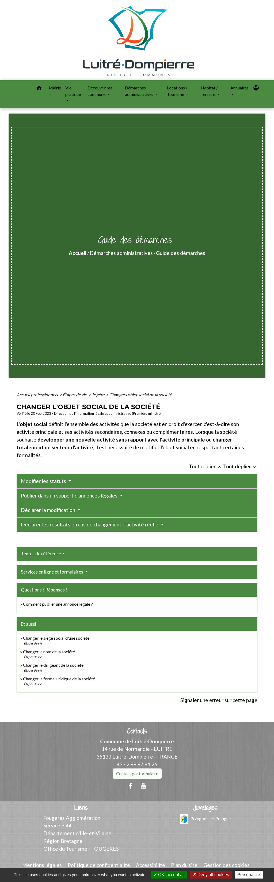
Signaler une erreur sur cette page (218, 700)
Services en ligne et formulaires (52, 572)
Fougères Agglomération (71, 818)
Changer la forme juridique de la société (59, 678)
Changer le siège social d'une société (56, 637)
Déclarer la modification (48, 510)
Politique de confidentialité (99, 865)
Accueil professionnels (38, 394)
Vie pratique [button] (73, 91)
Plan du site (184, 865)
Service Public (59, 825)
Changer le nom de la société (49, 651)
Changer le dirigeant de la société (53, 665)
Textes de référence (41, 553)
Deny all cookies (212, 874)
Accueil (77, 253)
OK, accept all (171, 874)
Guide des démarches (180, 253)
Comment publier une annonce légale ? (58, 603)
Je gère (98, 394)
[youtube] (143, 785)
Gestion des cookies (226, 865)
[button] (39, 88)
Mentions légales (42, 865)
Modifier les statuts (44, 481)
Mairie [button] (55, 87)
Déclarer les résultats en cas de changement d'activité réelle (90, 524)
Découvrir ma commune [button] (99, 91)
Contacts (137, 731)
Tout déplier (240, 466)
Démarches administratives (121, 253)
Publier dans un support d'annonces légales (70, 495)
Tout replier (205, 466)
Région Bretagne (62, 841)
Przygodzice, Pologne (211, 818)
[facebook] (130, 785)
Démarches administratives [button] (139, 91)
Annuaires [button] (239, 87)
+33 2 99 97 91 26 (137, 764)
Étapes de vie (75, 394)
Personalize (248, 874)
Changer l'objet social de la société (140, 394)
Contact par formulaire (137, 773)
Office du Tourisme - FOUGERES (81, 849)
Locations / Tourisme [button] (177, 91)
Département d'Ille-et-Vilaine (77, 833)
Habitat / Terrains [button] (209, 91)
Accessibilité (150, 865)
